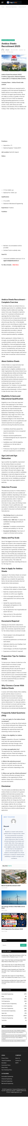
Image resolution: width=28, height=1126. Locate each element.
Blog (3, 996)
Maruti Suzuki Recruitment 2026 (11, 885)
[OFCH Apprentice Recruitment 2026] (14, 920)
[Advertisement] (14, 25)
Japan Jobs (4, 1013)
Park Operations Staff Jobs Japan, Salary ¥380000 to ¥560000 (12, 1038)
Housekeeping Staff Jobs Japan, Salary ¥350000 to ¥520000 (14, 1035)
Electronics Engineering (7, 1008)
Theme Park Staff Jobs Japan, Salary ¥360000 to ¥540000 (13, 1040)
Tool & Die (4, 1020)
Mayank (7, 49)
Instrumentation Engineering (8, 1010)
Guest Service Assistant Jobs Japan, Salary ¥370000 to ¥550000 (12, 1033)
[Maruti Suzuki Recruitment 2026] (14, 877)
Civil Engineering (6, 1001)
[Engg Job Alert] (14, 2)
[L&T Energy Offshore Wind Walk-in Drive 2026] (14, 897)
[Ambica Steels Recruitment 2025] (14, 63)
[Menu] (2, 2)
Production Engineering (7, 1018)
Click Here (16, 265)
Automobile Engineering (7, 994)
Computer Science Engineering (9, 1003)
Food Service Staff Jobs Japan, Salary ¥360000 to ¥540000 (13, 1030)
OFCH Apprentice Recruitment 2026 (12, 929)
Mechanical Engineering (8, 40)
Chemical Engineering (7, 998)
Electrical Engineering (7, 1006)
